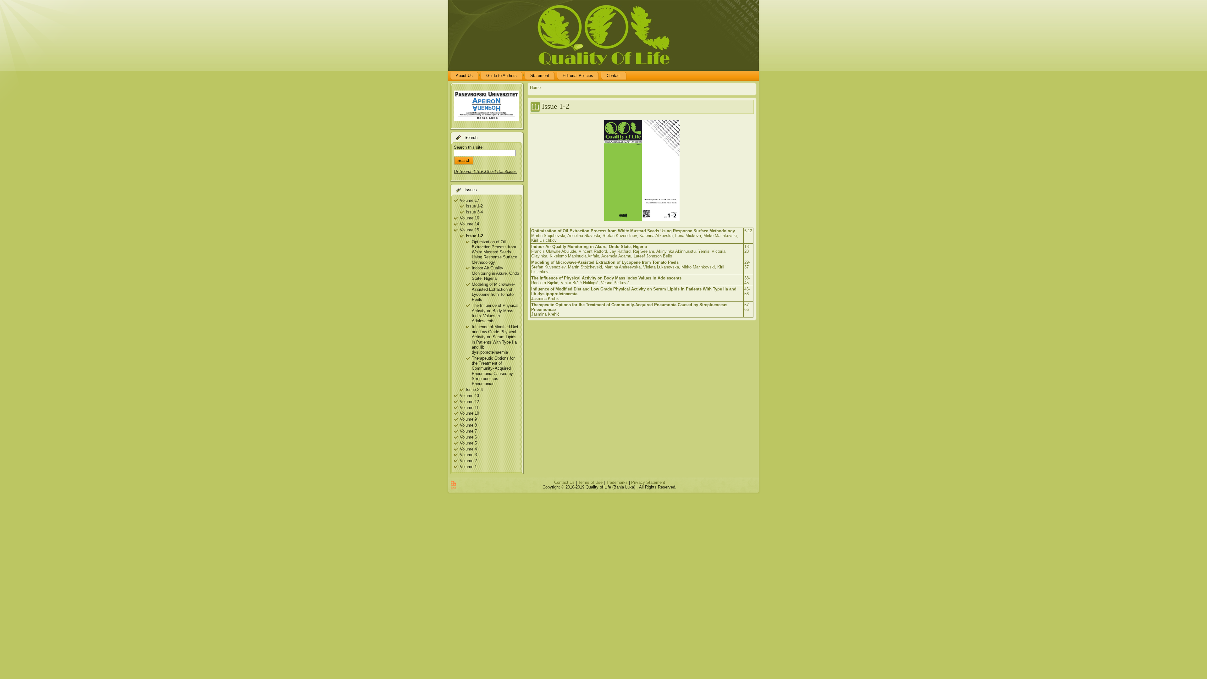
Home (535, 87)
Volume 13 (469, 395)
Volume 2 (468, 460)
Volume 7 (468, 431)
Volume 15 (469, 230)
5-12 (748, 231)
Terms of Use (590, 482)
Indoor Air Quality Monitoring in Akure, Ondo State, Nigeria (495, 273)
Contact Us (564, 482)
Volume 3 (468, 454)
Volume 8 (468, 425)
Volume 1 (468, 466)
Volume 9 (468, 419)
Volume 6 (468, 437)
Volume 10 (469, 413)
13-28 (747, 249)
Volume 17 (469, 200)
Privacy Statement (648, 482)
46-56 (747, 291)
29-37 (747, 264)
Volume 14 (469, 224)
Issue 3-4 (474, 212)
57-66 (747, 307)
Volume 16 (469, 218)
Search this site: (469, 147)
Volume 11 (469, 407)
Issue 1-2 (474, 206)
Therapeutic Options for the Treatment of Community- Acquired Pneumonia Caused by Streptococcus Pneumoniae (493, 371)
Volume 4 (468, 449)
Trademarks (617, 482)
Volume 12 (469, 401)
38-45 (747, 280)
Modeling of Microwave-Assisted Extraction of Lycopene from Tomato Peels (493, 292)
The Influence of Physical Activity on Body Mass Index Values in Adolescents (495, 313)
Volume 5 (468, 443)
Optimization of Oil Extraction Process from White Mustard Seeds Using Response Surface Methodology (494, 252)
